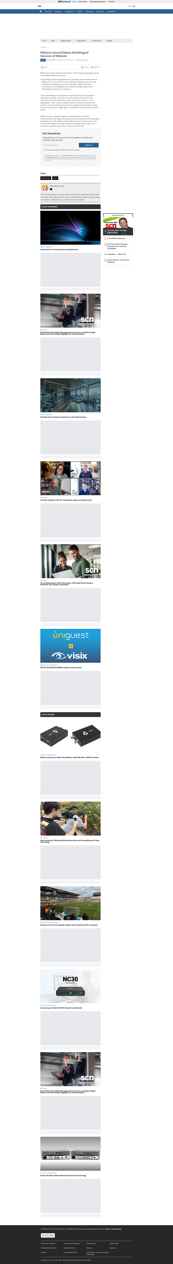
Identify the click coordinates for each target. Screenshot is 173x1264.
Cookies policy (114, 1243)
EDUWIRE (111, 1)
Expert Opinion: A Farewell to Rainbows (118, 261)
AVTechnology (82, 1)
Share (45, 67)
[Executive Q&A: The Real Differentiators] (118, 226)
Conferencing (96, 41)
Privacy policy (91, 1243)
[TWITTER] (51, 189)
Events (79, 11)
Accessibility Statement (48, 1248)
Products (48, 11)
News (43, 60)
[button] (131, 6)
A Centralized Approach (116, 238)
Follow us (86, 67)
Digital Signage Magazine (98, 1)
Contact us (112, 1248)
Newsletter (111, 11)
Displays (109, 41)
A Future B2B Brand (70, 1252)
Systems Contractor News (64, 60)
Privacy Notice (51, 157)
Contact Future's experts (72, 1243)
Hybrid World (81, 41)
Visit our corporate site (113, 1229)
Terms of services (68, 155)
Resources (89, 11)
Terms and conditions (48, 1243)
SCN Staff (51, 60)
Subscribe (100, 11)
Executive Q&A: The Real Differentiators (116, 232)
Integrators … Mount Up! (116, 254)
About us (89, 1248)
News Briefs (45, 178)
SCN (74, 1)
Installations (69, 11)
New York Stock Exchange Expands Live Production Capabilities (117, 246)
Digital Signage (66, 41)
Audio (53, 41)
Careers (43, 1252)
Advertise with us (69, 1248)
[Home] (64, 1)
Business (58, 11)
